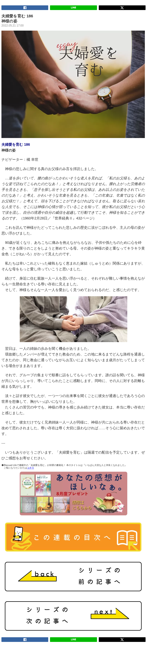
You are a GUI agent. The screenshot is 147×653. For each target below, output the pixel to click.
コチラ (30, 467)
